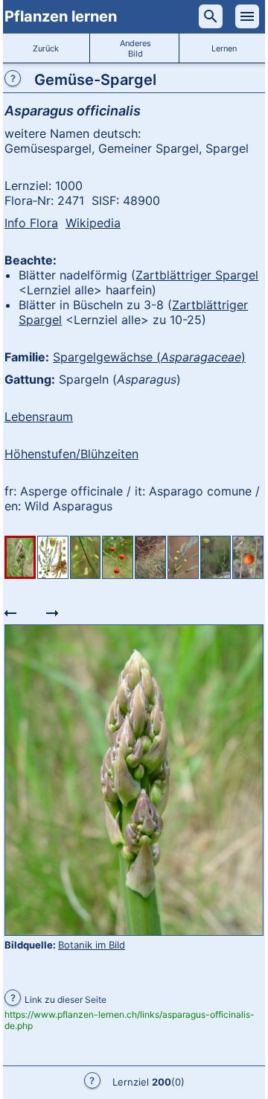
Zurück (46, 48)
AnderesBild (135, 48)
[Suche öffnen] (210, 16)
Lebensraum (38, 416)
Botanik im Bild (91, 945)
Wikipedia (93, 222)
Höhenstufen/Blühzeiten (71, 453)
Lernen (224, 48)
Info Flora (31, 222)
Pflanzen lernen (60, 16)
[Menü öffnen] (247, 16)
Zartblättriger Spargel (196, 274)
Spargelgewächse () (149, 356)
